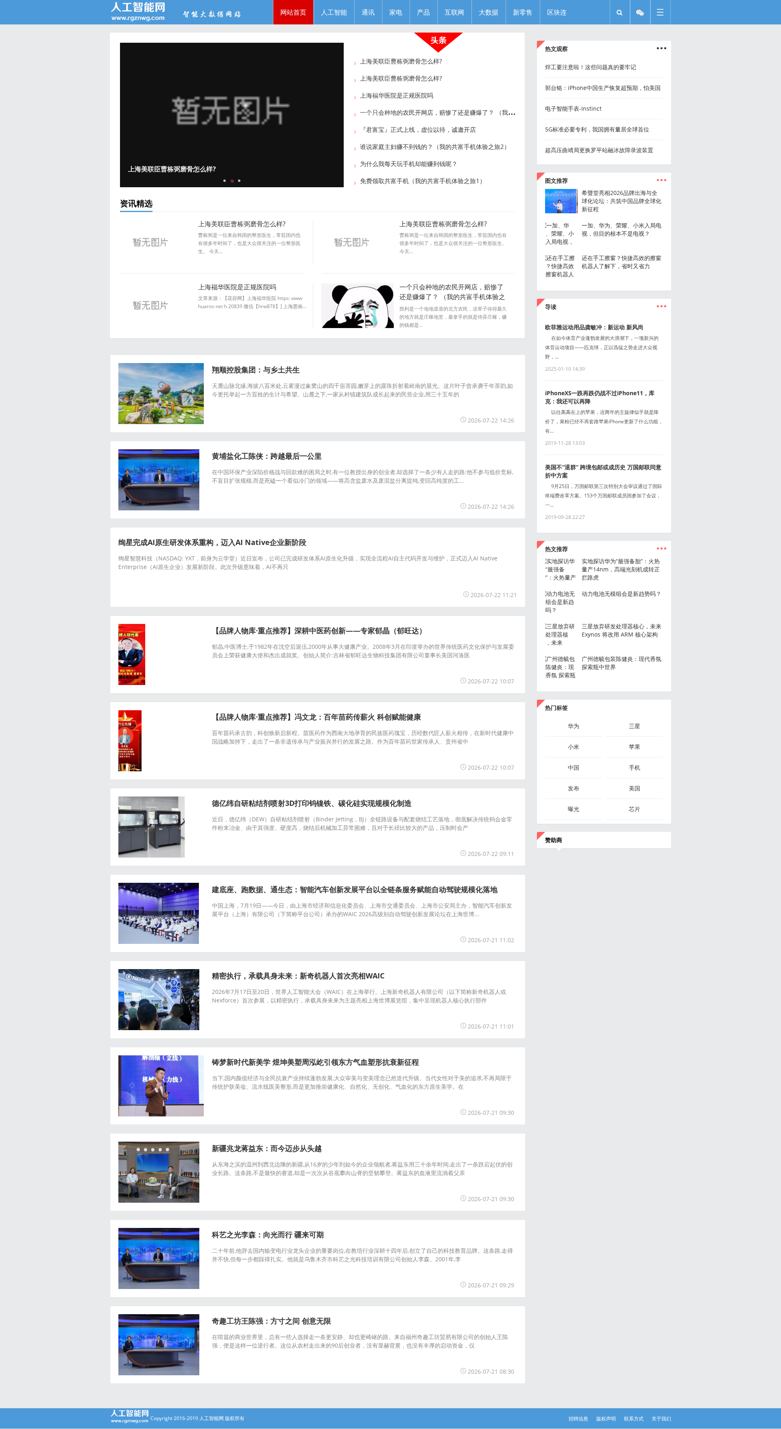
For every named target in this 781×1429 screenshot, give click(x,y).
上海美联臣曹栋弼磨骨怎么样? (170, 168)
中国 (573, 767)
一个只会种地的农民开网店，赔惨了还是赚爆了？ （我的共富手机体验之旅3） (466, 112)
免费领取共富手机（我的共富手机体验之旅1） (423, 181)
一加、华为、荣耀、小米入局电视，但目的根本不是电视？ (621, 229)
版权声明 (606, 1418)
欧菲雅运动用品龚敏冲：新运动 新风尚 (594, 327)
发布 (573, 788)
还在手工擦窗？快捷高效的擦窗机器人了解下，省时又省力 (621, 262)
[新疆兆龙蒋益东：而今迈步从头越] (158, 1200)
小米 (573, 747)
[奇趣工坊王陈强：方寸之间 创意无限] (158, 1372)
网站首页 (293, 12)
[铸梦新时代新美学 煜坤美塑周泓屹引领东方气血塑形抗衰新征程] (165, 1113)
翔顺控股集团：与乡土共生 (256, 369)
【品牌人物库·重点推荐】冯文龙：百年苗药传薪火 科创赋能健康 (316, 717)
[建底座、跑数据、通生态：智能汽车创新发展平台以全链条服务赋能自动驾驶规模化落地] (158, 941)
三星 (634, 726)
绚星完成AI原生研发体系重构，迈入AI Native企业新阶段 (212, 542)
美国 (634, 788)
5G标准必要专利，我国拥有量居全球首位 (597, 129)
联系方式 (634, 1418)
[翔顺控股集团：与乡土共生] (167, 421)
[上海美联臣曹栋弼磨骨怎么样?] (230, 114)
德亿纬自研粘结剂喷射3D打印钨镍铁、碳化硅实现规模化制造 (312, 803)
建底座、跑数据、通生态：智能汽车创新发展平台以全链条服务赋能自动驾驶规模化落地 (354, 889)
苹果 (634, 747)
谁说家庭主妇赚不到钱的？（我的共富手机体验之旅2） (435, 146)
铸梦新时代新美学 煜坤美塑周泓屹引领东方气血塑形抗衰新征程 (315, 1062)
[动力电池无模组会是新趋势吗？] (561, 610)
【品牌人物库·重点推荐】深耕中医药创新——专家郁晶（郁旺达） (319, 630)
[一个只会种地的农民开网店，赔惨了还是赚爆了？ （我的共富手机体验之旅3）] (359, 325)
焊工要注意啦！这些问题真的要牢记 (590, 67)
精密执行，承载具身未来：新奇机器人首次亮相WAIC (298, 975)
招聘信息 (578, 1418)
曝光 (573, 809)
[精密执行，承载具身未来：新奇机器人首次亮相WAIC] (158, 1027)
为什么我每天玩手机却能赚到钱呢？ (409, 164)
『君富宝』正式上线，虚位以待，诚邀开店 (418, 129)
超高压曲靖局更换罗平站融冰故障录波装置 (599, 150)
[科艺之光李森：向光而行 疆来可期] (158, 1286)
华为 (573, 726)
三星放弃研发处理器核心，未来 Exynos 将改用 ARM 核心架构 (621, 630)
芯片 (634, 809)
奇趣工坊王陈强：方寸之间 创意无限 (271, 1321)
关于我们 (661, 1418)
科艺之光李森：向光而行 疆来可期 (268, 1234)
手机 (634, 767)
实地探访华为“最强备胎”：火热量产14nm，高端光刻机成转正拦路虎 (621, 569)
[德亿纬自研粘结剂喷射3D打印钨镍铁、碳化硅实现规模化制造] (151, 855)
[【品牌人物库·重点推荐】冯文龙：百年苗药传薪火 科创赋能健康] (130, 768)
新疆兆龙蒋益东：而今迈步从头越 (267, 1148)
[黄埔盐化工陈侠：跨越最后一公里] (158, 507)
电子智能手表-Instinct (573, 108)
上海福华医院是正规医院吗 (396, 95)
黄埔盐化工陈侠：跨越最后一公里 (267, 456)
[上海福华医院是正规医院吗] (152, 325)
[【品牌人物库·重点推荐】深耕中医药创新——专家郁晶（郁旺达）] (131, 682)
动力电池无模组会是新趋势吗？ (621, 593)
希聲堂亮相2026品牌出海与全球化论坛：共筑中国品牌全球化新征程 (621, 201)
